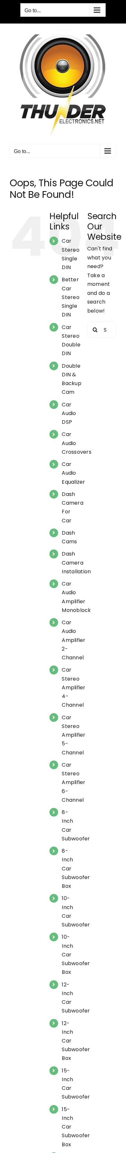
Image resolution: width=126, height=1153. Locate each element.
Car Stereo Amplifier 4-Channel (73, 687)
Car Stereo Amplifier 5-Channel (73, 735)
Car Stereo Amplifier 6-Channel (73, 782)
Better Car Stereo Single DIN (70, 297)
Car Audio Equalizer (73, 472)
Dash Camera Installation (76, 562)
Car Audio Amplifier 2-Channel (73, 640)
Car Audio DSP (69, 413)
